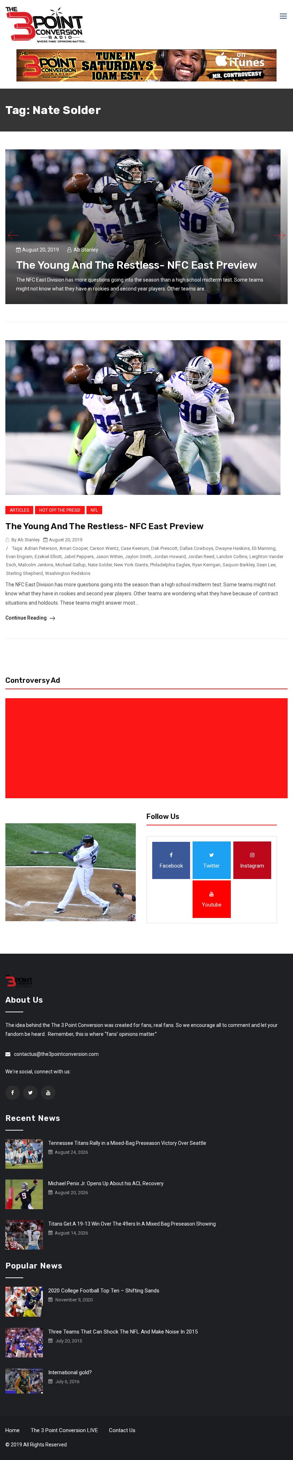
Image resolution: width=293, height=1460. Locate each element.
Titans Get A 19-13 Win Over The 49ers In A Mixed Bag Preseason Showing (132, 1224)
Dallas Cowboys (196, 548)
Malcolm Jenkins (35, 564)
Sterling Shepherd (24, 573)
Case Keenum (135, 548)
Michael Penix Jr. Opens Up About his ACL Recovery (106, 1183)
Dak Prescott (164, 548)
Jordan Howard (170, 556)
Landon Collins (232, 556)
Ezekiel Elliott (48, 556)
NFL (94, 510)
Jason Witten (109, 556)
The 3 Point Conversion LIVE (64, 1430)
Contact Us (122, 1430)
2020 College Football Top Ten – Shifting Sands (103, 1290)
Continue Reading (26, 618)
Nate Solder (100, 564)
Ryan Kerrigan (206, 564)
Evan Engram (19, 556)
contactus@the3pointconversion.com (56, 1054)
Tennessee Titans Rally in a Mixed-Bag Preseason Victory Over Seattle (127, 1143)
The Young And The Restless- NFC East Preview (136, 265)
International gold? (70, 1372)
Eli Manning (263, 548)
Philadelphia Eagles (170, 564)
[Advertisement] (148, 748)
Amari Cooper (73, 548)
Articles (19, 510)
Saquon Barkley (238, 564)
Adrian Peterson (40, 548)
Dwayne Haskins (232, 548)
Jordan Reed (201, 556)
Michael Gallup (70, 564)
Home (12, 1430)
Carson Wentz (104, 548)
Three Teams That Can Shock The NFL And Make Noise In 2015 (123, 1332)
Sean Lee (266, 564)
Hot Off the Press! (59, 510)
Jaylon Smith (138, 556)
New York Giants (131, 564)
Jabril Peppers (79, 556)
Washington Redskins (67, 573)
